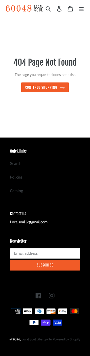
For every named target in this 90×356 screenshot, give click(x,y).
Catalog (16, 190)
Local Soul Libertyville (37, 339)
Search (16, 163)
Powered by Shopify (66, 339)
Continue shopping (41, 87)
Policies (16, 177)
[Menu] (81, 8)
